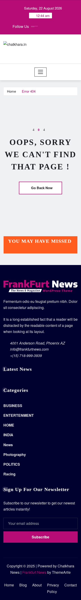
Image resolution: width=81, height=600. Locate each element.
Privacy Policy (53, 588)
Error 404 (29, 91)
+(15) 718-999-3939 (26, 355)
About (37, 585)
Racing (9, 474)
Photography (14, 454)
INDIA (8, 434)
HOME (8, 425)
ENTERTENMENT (18, 415)
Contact (70, 585)
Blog (23, 585)
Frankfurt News (34, 572)
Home (11, 91)
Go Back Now (42, 187)
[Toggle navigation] (40, 72)
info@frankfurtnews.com (29, 349)
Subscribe (40, 537)
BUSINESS (12, 405)
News (8, 444)
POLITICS (11, 464)
